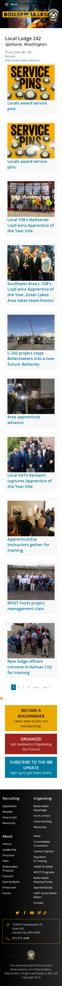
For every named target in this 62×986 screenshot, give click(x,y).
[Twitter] (17, 913)
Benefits (7, 812)
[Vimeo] (39, 913)
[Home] (31, 15)
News (37, 836)
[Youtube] (31, 913)
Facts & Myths (11, 882)
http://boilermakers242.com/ (22, 60)
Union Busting (43, 821)
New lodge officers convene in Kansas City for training (29, 666)
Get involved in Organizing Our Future (31, 744)
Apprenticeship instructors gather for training (28, 544)
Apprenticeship (43, 887)
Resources (8, 823)
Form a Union (42, 816)
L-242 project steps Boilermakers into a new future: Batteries (30, 358)
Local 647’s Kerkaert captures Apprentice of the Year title (29, 480)
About (7, 836)
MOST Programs (44, 872)
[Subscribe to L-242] (1, 698)
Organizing (43, 798)
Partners (7, 876)
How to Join (9, 817)
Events (6, 893)
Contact (38, 903)
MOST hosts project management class (26, 605)
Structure (8, 855)
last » (46, 687)
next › (36, 687)
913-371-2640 (20, 938)
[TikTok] (44, 913)
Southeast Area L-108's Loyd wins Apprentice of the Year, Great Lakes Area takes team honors (30, 292)
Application (9, 806)
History (7, 844)
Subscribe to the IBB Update (31, 764)
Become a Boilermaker (31, 713)
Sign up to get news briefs (31, 773)
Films (5, 861)
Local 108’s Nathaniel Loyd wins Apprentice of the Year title (30, 225)
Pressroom (9, 887)
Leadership (9, 849)
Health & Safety (43, 866)
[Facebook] (24, 913)
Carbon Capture (44, 851)
